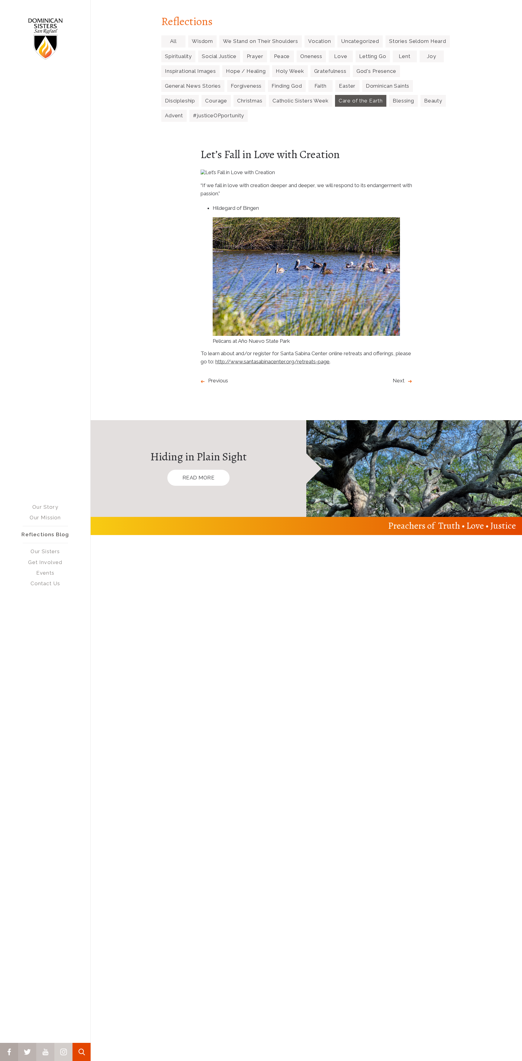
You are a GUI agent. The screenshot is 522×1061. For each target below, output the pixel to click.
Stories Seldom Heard (417, 41)
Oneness (311, 56)
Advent (174, 115)
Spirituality (178, 56)
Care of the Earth (361, 101)
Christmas (250, 101)
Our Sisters (45, 551)
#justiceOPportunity (218, 115)
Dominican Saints (388, 86)
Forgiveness (246, 86)
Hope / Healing (246, 71)
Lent (404, 56)
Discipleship (180, 101)
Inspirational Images (190, 71)
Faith (320, 86)
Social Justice (219, 56)
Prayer (255, 56)
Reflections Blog (45, 534)
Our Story (45, 507)
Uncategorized (360, 41)
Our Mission (45, 517)
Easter (347, 86)
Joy (431, 56)
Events (45, 573)
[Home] (45, 39)
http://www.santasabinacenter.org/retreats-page (272, 362)
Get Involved (45, 562)
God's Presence (376, 71)
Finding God (287, 86)
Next (398, 381)
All (173, 41)
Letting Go (372, 56)
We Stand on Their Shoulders (260, 41)
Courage (216, 101)
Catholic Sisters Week (300, 101)
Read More (198, 478)
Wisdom (202, 41)
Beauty (433, 101)
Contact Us (45, 583)
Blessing (403, 101)
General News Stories (193, 86)
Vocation (319, 41)
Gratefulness (330, 71)
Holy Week (290, 71)
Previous (218, 381)
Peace (282, 56)
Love (340, 56)
